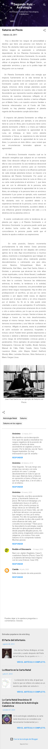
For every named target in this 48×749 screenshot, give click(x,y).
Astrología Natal (10, 418)
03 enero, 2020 (27, 492)
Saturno (23, 418)
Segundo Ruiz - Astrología (24, 6)
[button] (44, 31)
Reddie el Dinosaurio (22, 549)
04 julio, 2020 (24, 569)
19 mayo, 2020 (38, 549)
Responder (17, 458)
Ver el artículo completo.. (31, 662)
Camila (15, 569)
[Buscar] (44, 5)
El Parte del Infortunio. (14, 640)
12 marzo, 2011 (27, 434)
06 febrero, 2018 (27, 463)
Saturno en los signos (12, 423)
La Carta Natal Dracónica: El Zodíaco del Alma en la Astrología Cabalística (20, 702)
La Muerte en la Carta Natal (16, 670)
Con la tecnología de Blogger (25, 739)
